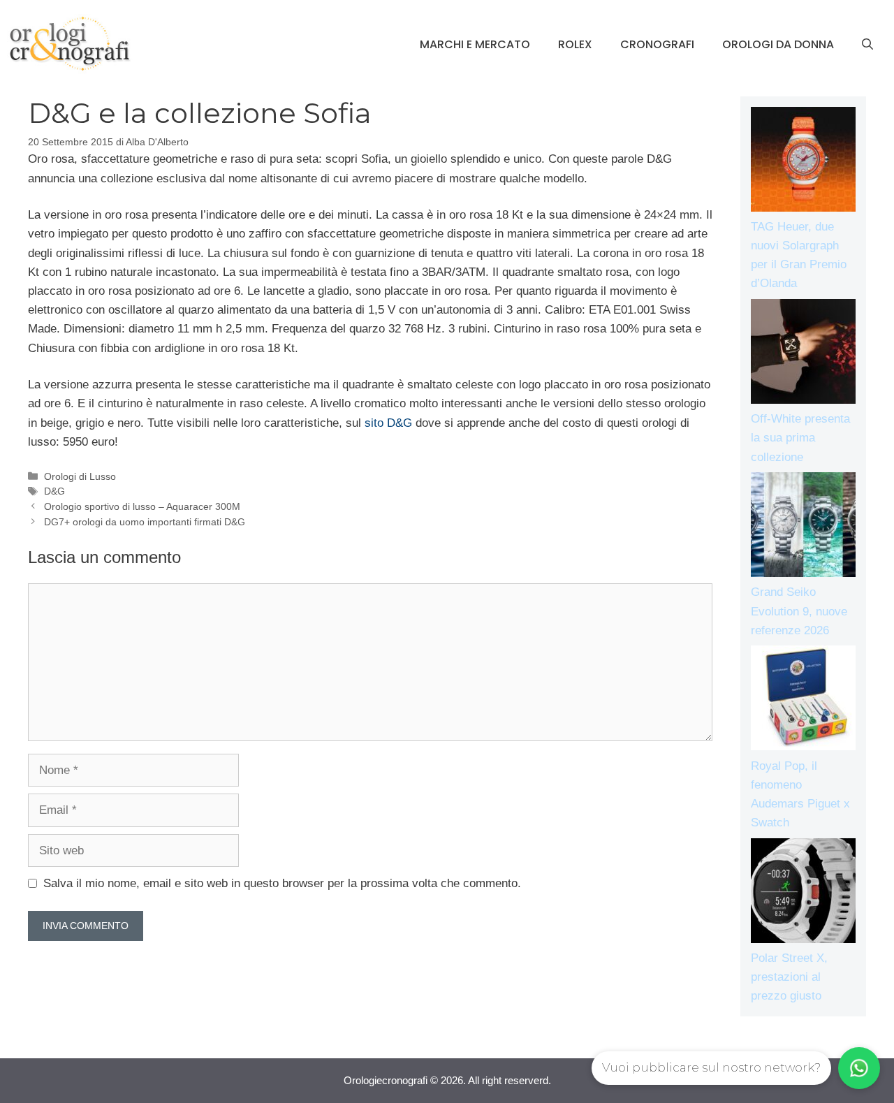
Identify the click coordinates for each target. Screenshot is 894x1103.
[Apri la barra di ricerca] (867, 44)
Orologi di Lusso (80, 476)
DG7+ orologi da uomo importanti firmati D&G (144, 521)
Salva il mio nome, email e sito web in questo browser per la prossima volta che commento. (282, 883)
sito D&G (388, 423)
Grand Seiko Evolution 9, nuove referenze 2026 (799, 610)
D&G (54, 491)
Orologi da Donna (778, 44)
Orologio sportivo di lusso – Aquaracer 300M (142, 506)
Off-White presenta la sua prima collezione (800, 437)
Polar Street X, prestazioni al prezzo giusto (789, 976)
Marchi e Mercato (475, 44)
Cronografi (657, 44)
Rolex (575, 44)
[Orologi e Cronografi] (70, 43)
